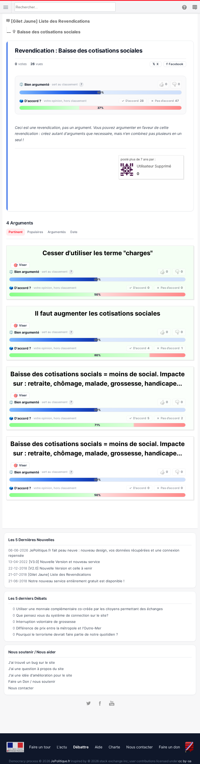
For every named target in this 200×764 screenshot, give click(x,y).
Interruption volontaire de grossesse (46, 621)
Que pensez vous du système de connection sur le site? (62, 615)
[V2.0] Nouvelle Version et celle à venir (60, 568)
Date (73, 232)
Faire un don (169, 747)
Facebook (174, 64)
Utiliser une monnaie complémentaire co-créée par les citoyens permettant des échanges (89, 609)
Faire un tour (40, 747)
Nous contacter (21, 688)
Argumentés (57, 232)
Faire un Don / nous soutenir (31, 681)
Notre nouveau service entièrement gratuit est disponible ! (76, 581)
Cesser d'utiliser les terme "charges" (97, 253)
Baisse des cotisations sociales (48, 31)
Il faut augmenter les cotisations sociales (97, 313)
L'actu (62, 747)
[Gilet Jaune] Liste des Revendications (50, 20)
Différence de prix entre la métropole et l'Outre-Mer (58, 628)
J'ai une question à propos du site (36, 669)
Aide (98, 747)
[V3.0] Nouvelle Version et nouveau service (64, 562)
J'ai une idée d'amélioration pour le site (40, 675)
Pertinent (16, 232)
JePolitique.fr (60, 761)
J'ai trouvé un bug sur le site (31, 662)
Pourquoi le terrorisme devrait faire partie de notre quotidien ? (67, 634)
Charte (114, 747)
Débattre (81, 747)
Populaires (35, 232)
